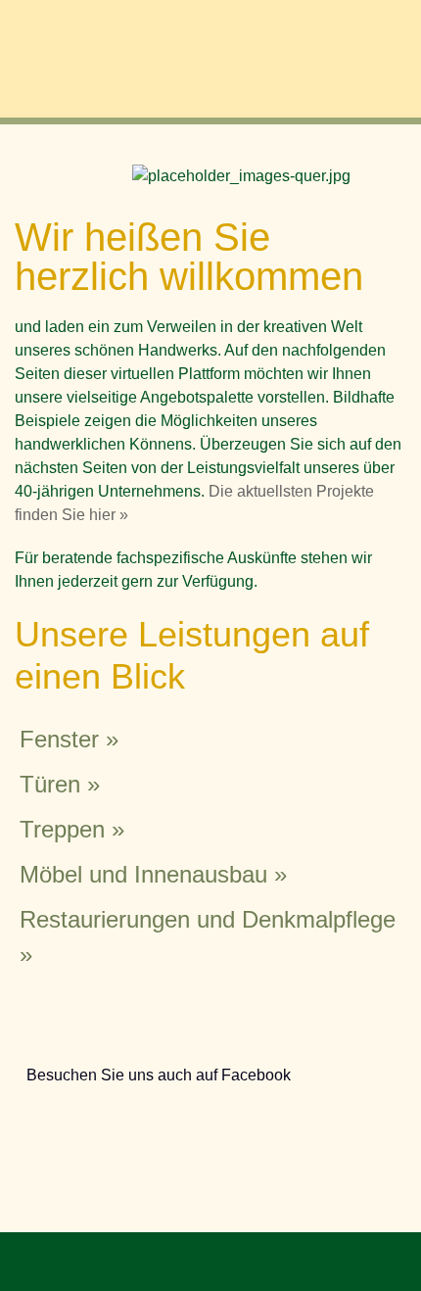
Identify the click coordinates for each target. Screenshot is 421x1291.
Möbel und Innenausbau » (153, 874)
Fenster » (69, 739)
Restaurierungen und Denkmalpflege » (208, 937)
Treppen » (72, 829)
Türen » (60, 784)
